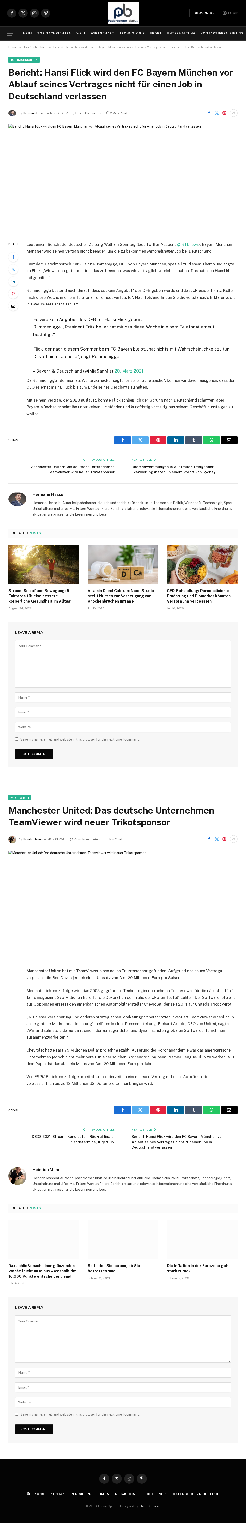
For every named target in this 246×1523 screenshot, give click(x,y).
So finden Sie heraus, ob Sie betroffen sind (114, 1268)
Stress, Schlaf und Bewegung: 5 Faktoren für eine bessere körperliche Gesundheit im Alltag (39, 595)
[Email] (13, 306)
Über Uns (35, 1494)
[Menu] (10, 33)
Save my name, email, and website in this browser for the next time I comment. (80, 739)
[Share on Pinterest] (224, 113)
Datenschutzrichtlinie (196, 1494)
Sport (156, 33)
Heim (27, 33)
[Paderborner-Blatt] (123, 13)
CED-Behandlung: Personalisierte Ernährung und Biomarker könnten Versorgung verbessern (199, 595)
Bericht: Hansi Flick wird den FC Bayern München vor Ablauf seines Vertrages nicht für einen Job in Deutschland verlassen (177, 1141)
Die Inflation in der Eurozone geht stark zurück (198, 1268)
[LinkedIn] (13, 281)
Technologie (132, 33)
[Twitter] (13, 269)
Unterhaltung (181, 33)
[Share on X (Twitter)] (216, 113)
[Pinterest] (13, 294)
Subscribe (204, 13)
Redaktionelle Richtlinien (141, 1494)
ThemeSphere (149, 1506)
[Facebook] (13, 257)
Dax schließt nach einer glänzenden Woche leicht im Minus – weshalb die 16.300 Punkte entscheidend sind (42, 1271)
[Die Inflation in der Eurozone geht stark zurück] (202, 1239)
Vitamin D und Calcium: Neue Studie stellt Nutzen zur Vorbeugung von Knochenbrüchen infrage (121, 595)
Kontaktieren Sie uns (222, 33)
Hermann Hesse (34, 113)
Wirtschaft (102, 33)
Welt (81, 33)
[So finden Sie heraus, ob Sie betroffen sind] (123, 1239)
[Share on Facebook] (209, 113)
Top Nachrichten (54, 33)
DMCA (104, 1494)
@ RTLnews (188, 244)
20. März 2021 (128, 371)
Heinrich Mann (33, 839)
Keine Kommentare (90, 113)
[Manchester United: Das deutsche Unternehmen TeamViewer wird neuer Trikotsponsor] (123, 905)
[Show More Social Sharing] (234, 113)
